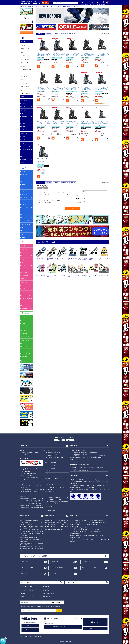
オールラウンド (40, 59)
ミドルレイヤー (24, 123)
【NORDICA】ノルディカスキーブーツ (51, 6)
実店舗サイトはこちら (95, 628)
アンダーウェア (24, 136)
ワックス (23, 143)
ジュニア (66, 192)
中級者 (42, 57)
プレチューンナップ (25, 93)
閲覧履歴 (103, 4)
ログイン (26, 21)
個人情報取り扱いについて (37, 636)
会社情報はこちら (30, 625)
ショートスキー (24, 73)
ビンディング (24, 96)
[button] (37, 27)
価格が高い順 (72, 33)
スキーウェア (24, 120)
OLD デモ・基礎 (24, 62)
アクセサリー (24, 234)
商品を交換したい (47, 590)
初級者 (71, 57)
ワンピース (23, 126)
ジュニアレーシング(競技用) (25, 360)
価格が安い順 (64, 33)
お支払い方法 (24, 561)
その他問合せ (55, 573)
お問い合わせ (97, 622)
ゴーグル (23, 106)
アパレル (23, 162)
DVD (22, 156)
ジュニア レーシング (25, 55)
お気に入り (98, 4)
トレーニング (24, 152)
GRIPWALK (47, 59)
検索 (76, 3)
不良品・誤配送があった (48, 593)
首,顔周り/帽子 (24, 133)
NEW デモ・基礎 (25, 59)
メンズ (54, 192)
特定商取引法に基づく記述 (26, 636)
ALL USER (48, 192)
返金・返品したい (47, 596)
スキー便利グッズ (25, 356)
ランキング (92, 4)
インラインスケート (25, 149)
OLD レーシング (24, 52)
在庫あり (48, 200)
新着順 (56, 33)
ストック (23, 103)
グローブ (23, 110)
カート (107, 3)
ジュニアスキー (24, 83)
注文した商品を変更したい (27, 590)
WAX (22, 217)
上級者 (38, 57)
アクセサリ (23, 159)
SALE (58, 200)
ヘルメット (23, 113)
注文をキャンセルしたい (27, 596)
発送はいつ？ (55, 561)
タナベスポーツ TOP (25, 6)
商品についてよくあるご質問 (89, 567)
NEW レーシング (25, 48)
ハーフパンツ (24, 129)
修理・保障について (26, 573)
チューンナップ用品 (25, 146)
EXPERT (86, 57)
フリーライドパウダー (26, 69)
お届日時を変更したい (26, 593)
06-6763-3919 (52, 618)
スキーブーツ (35, 6)
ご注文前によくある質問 (27, 567)
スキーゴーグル (24, 330)
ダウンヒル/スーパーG (26, 66)
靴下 (22, 343)
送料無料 (53, 200)
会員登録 (26, 32)
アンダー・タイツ (25, 340)
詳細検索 (82, 4)
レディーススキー (25, 79)
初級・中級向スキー (25, 86)
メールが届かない (86, 561)
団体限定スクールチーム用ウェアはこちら (63, 626)
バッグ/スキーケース (25, 139)
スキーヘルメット (25, 336)
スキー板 (23, 41)
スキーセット (24, 90)
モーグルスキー (24, 76)
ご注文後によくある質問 (57, 567)
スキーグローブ (24, 333)
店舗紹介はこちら (30, 629)
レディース (59, 192)
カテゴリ (87, 4)
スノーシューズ (24, 350)
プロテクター (24, 116)
